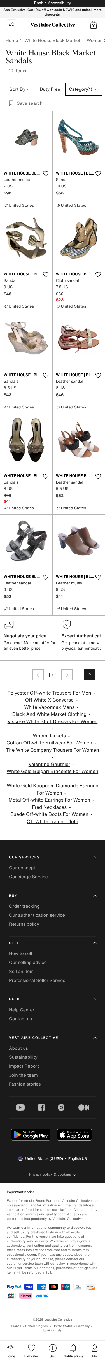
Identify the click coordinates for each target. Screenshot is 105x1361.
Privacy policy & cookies (50, 1174)
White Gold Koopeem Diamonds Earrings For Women (52, 789)
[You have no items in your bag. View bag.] (93, 25)
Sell (14, 943)
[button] (93, 25)
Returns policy (24, 924)
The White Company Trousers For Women (52, 750)
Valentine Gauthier (49, 764)
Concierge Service (28, 876)
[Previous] (38, 674)
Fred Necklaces (49, 807)
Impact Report (24, 1066)
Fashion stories (25, 1084)
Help (14, 999)
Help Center (21, 1009)
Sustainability (23, 1057)
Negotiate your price (25, 635)
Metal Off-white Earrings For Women (49, 799)
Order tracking (24, 906)
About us (18, 1048)
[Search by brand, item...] (11, 24)
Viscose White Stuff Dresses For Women (53, 721)
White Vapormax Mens (49, 707)
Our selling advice (28, 962)
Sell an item (21, 971)
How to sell (20, 953)
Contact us (20, 1018)
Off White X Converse (49, 699)
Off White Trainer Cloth (52, 821)
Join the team (23, 1075)
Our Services (24, 857)
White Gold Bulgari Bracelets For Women (52, 771)
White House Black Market (52, 40)
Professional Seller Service (37, 980)
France (16, 1326)
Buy (13, 895)
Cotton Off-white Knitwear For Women (49, 742)
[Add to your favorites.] (46, 173)
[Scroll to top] (89, 674)
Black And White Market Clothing (49, 714)
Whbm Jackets (49, 735)
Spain (47, 1330)
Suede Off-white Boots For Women (49, 814)
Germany (83, 1326)
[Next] (67, 674)
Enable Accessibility (52, 3)
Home (12, 40)
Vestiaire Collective (33, 1037)
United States (63, 1326)
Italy (58, 1330)
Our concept (22, 867)
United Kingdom (37, 1326)
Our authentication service (37, 915)
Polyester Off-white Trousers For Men (49, 692)
